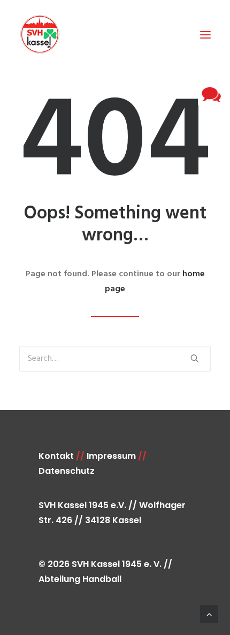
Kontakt (56, 456)
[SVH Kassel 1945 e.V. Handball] (39, 34)
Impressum (111, 456)
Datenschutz (67, 471)
